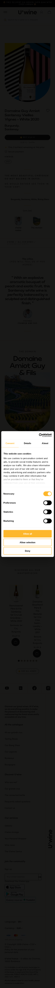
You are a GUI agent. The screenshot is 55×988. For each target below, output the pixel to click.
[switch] (47, 503)
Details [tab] (27, 443)
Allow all (27, 534)
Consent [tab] (10, 443)
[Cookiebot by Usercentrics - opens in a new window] (39, 435)
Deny (27, 551)
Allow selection (27, 542)
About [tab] (45, 443)
